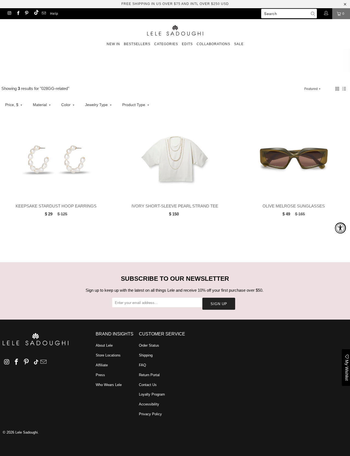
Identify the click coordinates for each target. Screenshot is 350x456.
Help (54, 14)
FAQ (142, 365)
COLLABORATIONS (213, 44)
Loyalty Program (152, 394)
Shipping (146, 355)
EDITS (187, 44)
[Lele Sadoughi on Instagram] (9, 14)
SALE (239, 44)
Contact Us (148, 385)
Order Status (149, 345)
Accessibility (149, 404)
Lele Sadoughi (26, 432)
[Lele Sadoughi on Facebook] (17, 14)
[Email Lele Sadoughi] (43, 14)
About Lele (104, 345)
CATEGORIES (166, 44)
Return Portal (149, 375)
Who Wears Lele (109, 385)
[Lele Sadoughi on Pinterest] (26, 14)
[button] (337, 89)
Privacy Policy (150, 414)
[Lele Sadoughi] (175, 29)
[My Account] (325, 13)
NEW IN (113, 44)
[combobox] (289, 13)
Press (100, 375)
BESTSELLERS (137, 44)
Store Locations (108, 355)
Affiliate (102, 365)
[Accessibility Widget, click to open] (340, 228)
